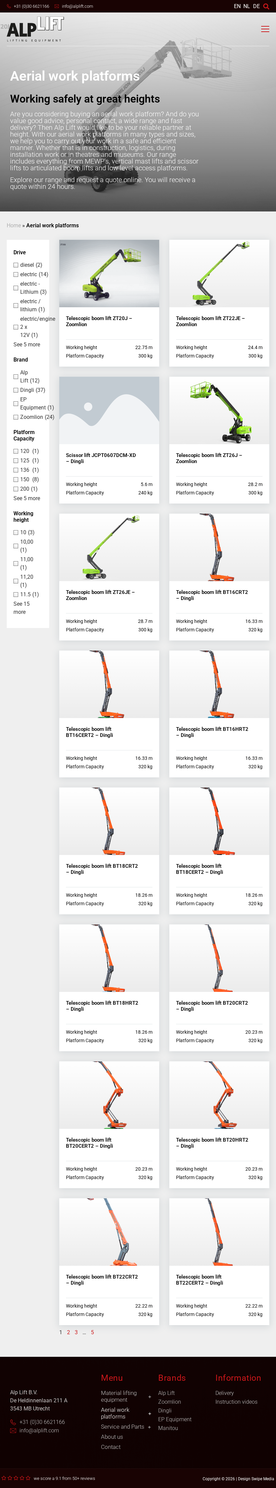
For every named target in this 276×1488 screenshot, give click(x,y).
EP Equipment (175, 1419)
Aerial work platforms (115, 1413)
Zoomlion (169, 1402)
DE (256, 6)
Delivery (224, 1393)
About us (112, 1436)
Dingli (165, 1410)
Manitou (168, 1428)
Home (14, 225)
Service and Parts (122, 1426)
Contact (110, 1446)
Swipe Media (262, 1479)
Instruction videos (236, 1402)
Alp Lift (166, 1393)
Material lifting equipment (119, 1396)
